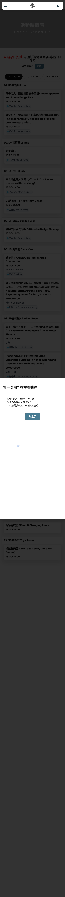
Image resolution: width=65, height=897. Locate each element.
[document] (32, 448)
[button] (5, 5)
